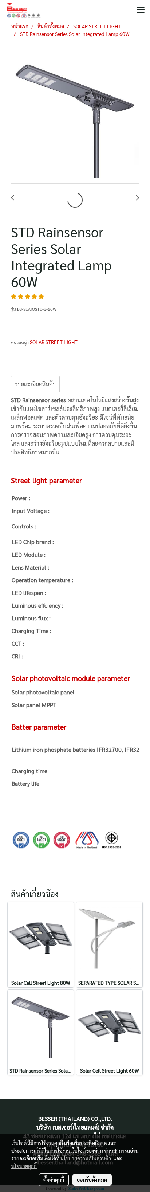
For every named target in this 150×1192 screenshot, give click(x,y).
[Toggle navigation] (141, 10)
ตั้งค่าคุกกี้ (53, 1179)
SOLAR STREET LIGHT (54, 342)
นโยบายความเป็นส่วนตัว (85, 1158)
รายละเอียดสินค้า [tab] (35, 384)
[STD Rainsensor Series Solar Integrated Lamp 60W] (75, 114)
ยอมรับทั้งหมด (92, 1179)
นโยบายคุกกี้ (24, 1166)
